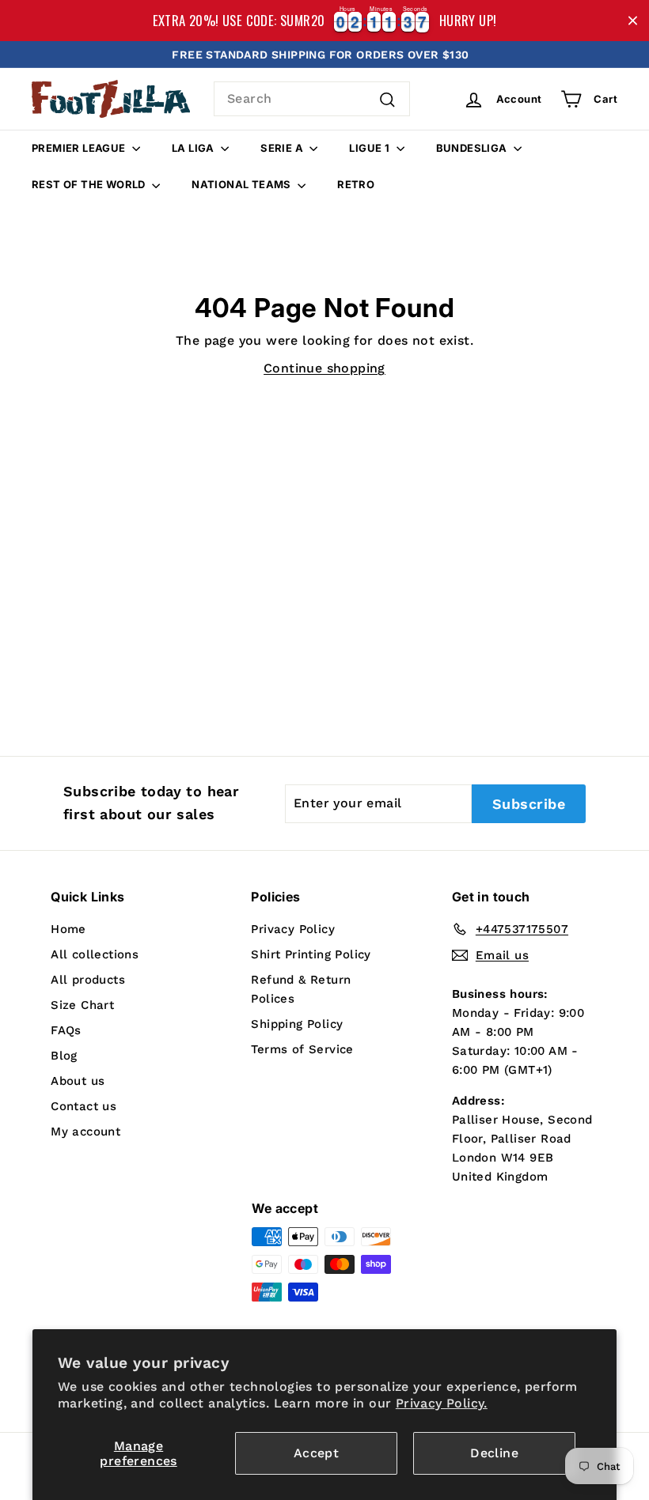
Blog (64, 1055)
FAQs (66, 1030)
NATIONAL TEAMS (243, 184)
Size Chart (82, 1005)
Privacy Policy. (442, 1403)
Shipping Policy (297, 1024)
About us (77, 1081)
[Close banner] (632, 21)
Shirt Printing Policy (310, 954)
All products (88, 980)
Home (68, 929)
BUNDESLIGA (473, 148)
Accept (316, 1452)
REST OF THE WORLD (90, 184)
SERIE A (283, 148)
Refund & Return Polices (301, 989)
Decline (494, 1452)
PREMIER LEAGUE (80, 148)
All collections (95, 954)
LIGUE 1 (370, 148)
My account (85, 1131)
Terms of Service (302, 1049)
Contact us (83, 1106)
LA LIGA (194, 148)
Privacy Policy (293, 929)
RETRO (355, 184)
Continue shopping (324, 368)
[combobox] (312, 98)
